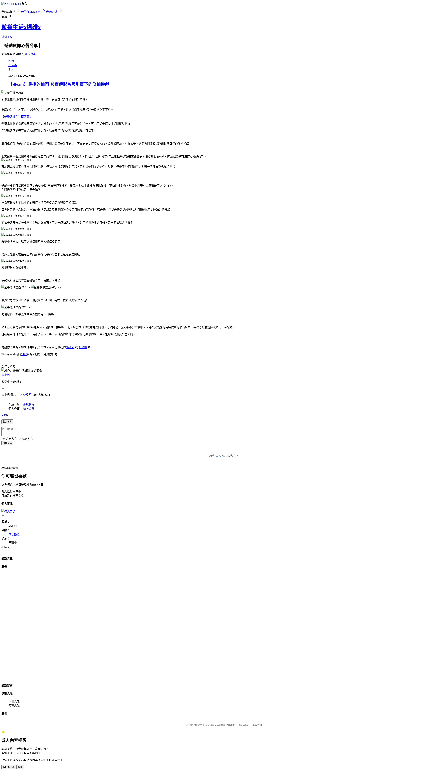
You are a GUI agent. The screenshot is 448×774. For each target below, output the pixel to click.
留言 (31, 394)
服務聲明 (257, 725)
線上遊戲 (28, 408)
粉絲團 (83, 347)
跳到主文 (7, 36)
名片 (11, 69)
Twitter (70, 347)
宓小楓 (5, 374)
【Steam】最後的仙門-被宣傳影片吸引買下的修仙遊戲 (58, 84)
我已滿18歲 (8, 767)
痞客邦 (24, 394)
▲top (4, 414)
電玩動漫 (30, 54)
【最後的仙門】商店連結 (16, 116)
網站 (24, 354)
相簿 (11, 61)
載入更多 (7, 421)
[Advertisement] (11, 624)
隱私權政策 (243, 725)
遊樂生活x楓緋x (21, 27)
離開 (20, 767)
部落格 (12, 65)
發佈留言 (7, 443)
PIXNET (198, 725)
